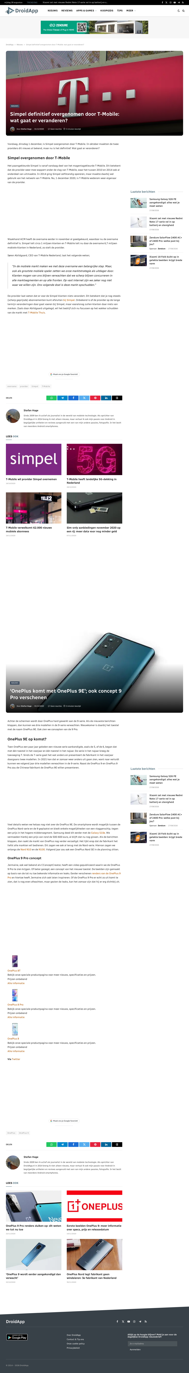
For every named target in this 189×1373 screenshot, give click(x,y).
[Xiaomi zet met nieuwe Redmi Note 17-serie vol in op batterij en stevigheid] (139, 222)
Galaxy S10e (98, 832)
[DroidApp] (22, 10)
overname (11, 386)
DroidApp (9, 45)
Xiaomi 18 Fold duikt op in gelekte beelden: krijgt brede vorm (165, 260)
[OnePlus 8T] (15, 966)
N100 (42, 849)
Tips (120, 10)
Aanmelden (135, 1349)
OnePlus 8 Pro (15, 1004)
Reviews (66, 10)
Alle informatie (16, 983)
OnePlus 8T (14, 970)
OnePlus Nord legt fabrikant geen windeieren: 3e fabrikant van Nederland (92, 1276)
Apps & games (85, 10)
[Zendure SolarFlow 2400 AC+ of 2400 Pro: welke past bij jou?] (139, 241)
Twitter (16, 1059)
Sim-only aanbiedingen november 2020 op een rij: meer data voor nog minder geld (93, 529)
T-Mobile (46, 386)
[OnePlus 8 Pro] (15, 1000)
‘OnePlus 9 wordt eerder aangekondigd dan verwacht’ (33, 1276)
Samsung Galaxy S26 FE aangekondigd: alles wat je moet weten (164, 202)
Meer (129, 10)
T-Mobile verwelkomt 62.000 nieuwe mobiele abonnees (29, 529)
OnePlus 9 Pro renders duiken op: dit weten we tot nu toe (33, 1227)
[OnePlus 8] (15, 1034)
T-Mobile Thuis (36, 312)
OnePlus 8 (13, 1038)
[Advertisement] (64, 210)
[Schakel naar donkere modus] (178, 10)
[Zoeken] (183, 10)
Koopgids (106, 10)
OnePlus (11, 1133)
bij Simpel (69, 300)
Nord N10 (26, 849)
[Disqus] (64, 584)
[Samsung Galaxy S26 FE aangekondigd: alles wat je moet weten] (139, 203)
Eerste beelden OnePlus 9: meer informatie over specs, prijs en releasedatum (94, 1227)
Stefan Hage (26, 129)
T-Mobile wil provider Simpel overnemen (31, 479)
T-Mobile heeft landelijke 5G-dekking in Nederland (92, 481)
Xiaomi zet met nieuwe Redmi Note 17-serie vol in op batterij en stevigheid (76, 2)
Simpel (35, 386)
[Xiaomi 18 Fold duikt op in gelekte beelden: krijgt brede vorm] (139, 260)
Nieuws (53, 10)
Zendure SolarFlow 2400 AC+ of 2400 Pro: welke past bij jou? (165, 241)
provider (24, 386)
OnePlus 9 (24, 1133)
